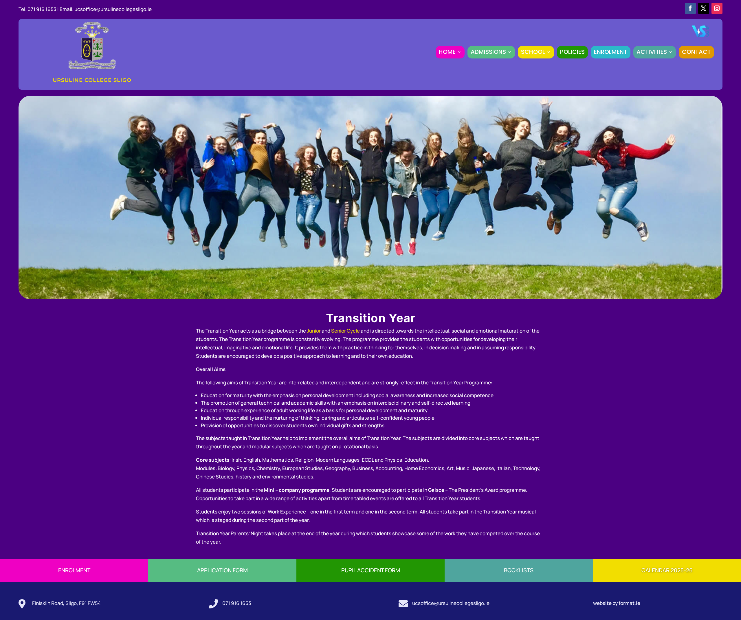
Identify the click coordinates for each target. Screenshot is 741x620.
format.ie (629, 603)
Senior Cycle (345, 330)
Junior (314, 330)
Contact (696, 52)
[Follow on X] (703, 8)
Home (447, 52)
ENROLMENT (610, 52)
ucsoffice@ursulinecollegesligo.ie (113, 9)
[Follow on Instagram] (716, 8)
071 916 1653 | (43, 9)
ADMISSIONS (488, 52)
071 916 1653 (236, 603)
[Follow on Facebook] (690, 8)
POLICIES (572, 52)
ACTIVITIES (652, 52)
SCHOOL (533, 52)
